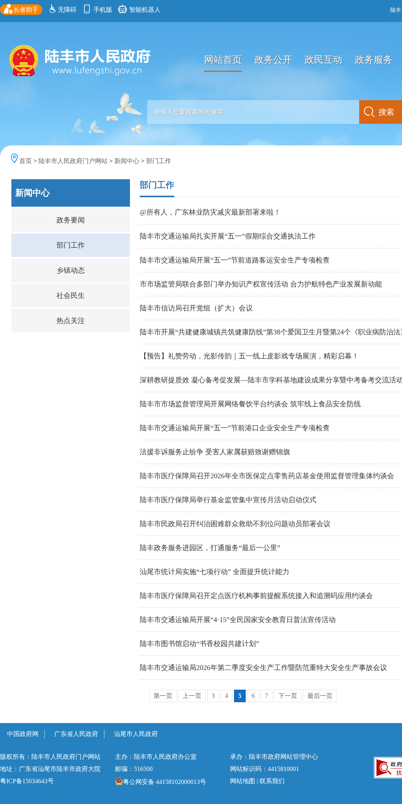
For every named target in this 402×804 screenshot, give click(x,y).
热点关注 (71, 321)
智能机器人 (144, 9)
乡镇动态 (71, 270)
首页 (25, 161)
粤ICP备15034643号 (27, 781)
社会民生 (71, 295)
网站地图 (242, 781)
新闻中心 (126, 161)
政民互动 (323, 60)
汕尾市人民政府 (136, 734)
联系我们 (272, 781)
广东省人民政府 (76, 734)
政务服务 (374, 60)
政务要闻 (71, 220)
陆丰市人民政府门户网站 (73, 161)
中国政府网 (22, 734)
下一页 (287, 695)
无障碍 (67, 9)
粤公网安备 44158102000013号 (164, 781)
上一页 (192, 695)
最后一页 (320, 695)
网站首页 (223, 60)
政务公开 (273, 60)
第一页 (162, 695)
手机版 (102, 9)
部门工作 (158, 161)
